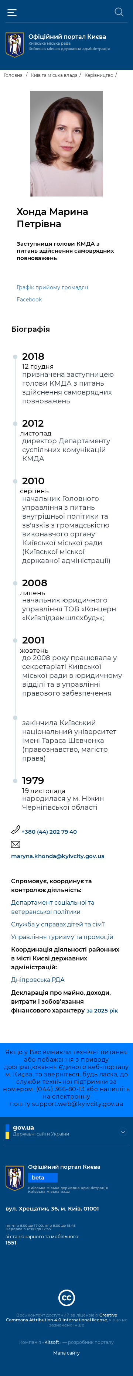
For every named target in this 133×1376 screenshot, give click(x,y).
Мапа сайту (66, 1353)
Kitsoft (51, 1342)
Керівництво (99, 75)
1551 (11, 1242)
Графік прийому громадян (52, 287)
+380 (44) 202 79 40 (49, 832)
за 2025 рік (102, 1010)
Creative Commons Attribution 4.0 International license (61, 1317)
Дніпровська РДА (38, 979)
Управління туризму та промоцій (62, 936)
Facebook (29, 299)
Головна (13, 75)
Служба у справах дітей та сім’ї (58, 924)
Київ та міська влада (54, 75)
